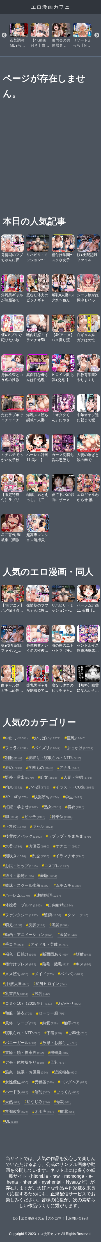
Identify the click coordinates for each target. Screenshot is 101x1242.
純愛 (50, 1023)
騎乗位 (62, 816)
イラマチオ (70, 856)
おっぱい (47, 738)
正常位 (15, 826)
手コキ (14, 944)
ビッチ (34, 816)
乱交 (40, 856)
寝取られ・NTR (22, 1033)
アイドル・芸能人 (50, 944)
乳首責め (16, 993)
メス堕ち (16, 974)
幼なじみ (38, 1101)
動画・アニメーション (29, 934)
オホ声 (44, 1111)
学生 (73, 797)
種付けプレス (20, 964)
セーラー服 (51, 1013)
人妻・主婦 (77, 777)
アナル (69, 767)
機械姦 (59, 1052)
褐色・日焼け (20, 954)
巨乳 (76, 738)
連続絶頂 (48, 895)
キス (83, 964)
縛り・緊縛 (19, 875)
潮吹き (15, 856)
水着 (13, 846)
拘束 (13, 787)
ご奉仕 (77, 1033)
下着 (54, 1033)
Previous (4, 35)
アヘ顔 (38, 787)
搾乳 (42, 993)
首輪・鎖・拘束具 (24, 1052)
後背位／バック (23, 836)
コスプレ (56, 865)
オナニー (68, 846)
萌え (13, 924)
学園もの (40, 767)
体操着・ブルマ (23, 905)
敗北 (67, 1111)
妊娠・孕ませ (21, 807)
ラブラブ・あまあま (70, 836)
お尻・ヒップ (21, 865)
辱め (13, 767)
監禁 (52, 915)
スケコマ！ (56, 1218)
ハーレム (17, 895)
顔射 (83, 954)
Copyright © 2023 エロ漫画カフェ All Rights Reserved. (50, 1234)
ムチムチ (68, 885)
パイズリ (47, 748)
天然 (12, 1101)
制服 (13, 757)
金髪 (68, 934)
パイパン (71, 974)
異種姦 (44, 1082)
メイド (44, 974)
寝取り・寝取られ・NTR (54, 757)
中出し (16, 738)
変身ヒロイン (51, 983)
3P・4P (16, 797)
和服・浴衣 (18, 1013)
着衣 (75, 807)
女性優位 (16, 1082)
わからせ (69, 1003)
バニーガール (20, 1042)
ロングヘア (73, 1082)
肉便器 (38, 846)
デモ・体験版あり (24, 1062)
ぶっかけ (80, 748)
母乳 (57, 1062)
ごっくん (67, 1092)
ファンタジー (21, 915)
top (15, 1218)
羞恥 (48, 875)
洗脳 (36, 924)
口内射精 (60, 905)
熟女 (52, 807)
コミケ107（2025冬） (28, 1003)
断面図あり (55, 954)
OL (11, 1121)
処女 (48, 777)
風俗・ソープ (20, 1023)
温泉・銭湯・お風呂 (26, 1072)
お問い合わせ (78, 1218)
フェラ (16, 748)
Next (97, 35)
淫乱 (42, 1092)
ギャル (42, 826)
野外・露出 (19, 777)
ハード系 (16, 1092)
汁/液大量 (17, 983)
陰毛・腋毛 (55, 964)
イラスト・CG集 (75, 787)
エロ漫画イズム (33, 1218)
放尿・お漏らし (59, 1042)
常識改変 (16, 1111)
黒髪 (60, 924)
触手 (71, 1023)
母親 (63, 1101)
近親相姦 (65, 1072)
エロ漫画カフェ (50, 7)
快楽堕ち (46, 797)
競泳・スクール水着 (27, 885)
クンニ (77, 915)
